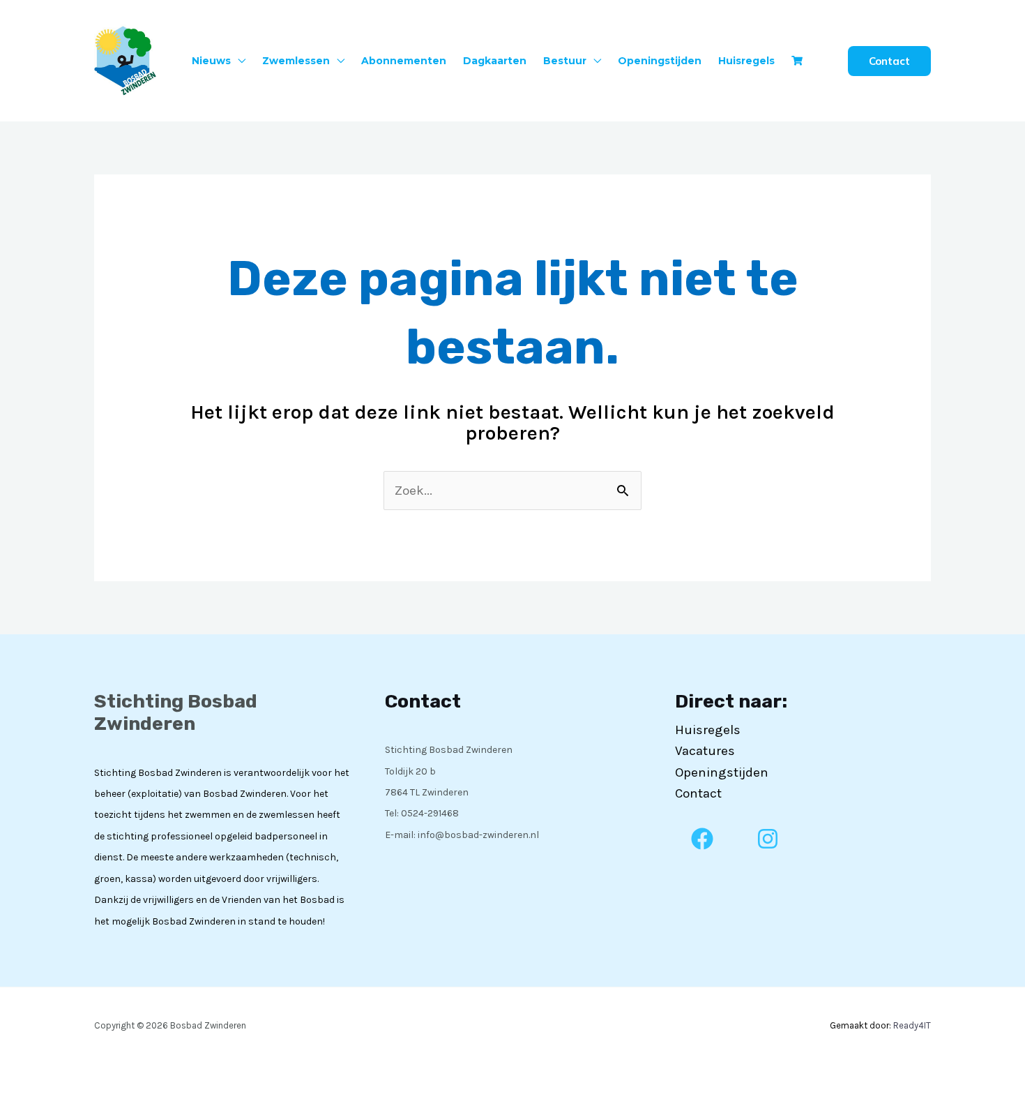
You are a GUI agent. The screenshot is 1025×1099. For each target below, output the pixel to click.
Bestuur (564, 60)
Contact (698, 793)
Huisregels (746, 60)
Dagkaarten (494, 60)
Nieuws (211, 60)
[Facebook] (702, 839)
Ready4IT (912, 1025)
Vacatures (705, 750)
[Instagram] (768, 839)
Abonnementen (403, 60)
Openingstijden (659, 60)
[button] (889, 61)
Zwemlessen (296, 60)
